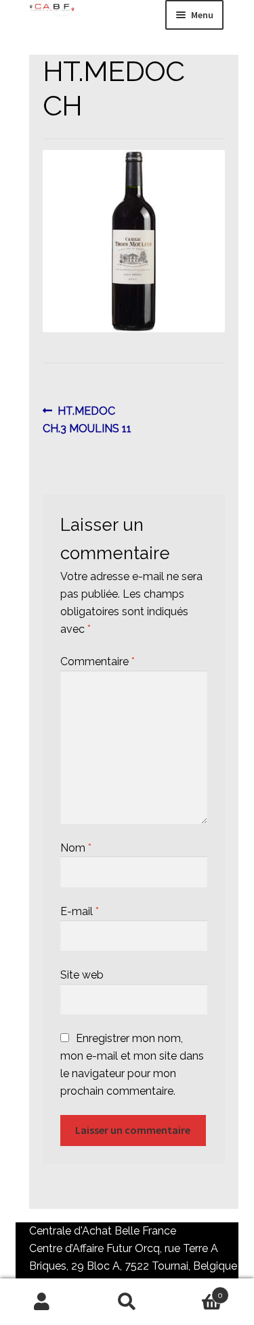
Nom (75, 847)
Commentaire (97, 661)
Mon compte (42, 1302)
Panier (196, 1290)
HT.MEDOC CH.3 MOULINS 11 (87, 419)
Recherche (127, 1302)
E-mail (79, 911)
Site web (82, 974)
